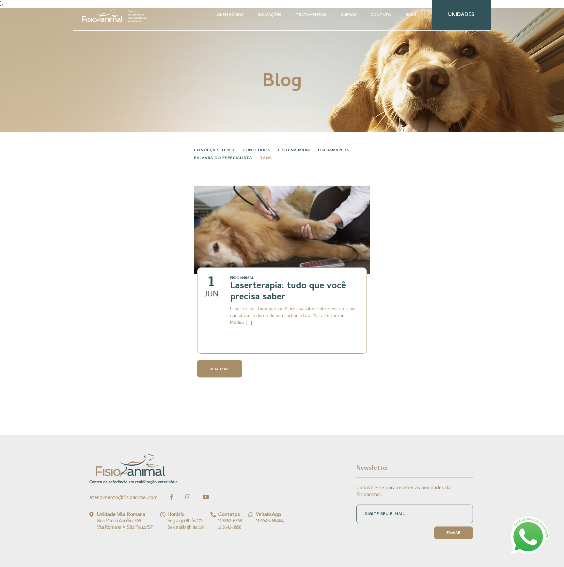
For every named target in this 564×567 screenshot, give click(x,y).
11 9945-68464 (270, 521)
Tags (266, 158)
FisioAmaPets (333, 150)
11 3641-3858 (229, 528)
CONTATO (381, 15)
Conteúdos (256, 150)
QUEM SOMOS (230, 15)
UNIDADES (461, 15)
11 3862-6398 (230, 521)
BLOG (411, 15)
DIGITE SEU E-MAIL (385, 514)
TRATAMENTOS (311, 15)
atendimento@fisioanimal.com (123, 498)
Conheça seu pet (214, 150)
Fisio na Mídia (294, 150)
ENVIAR (453, 533)
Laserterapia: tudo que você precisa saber (288, 292)
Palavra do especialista (223, 158)
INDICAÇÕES (269, 15)
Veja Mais (220, 369)
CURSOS (348, 15)
